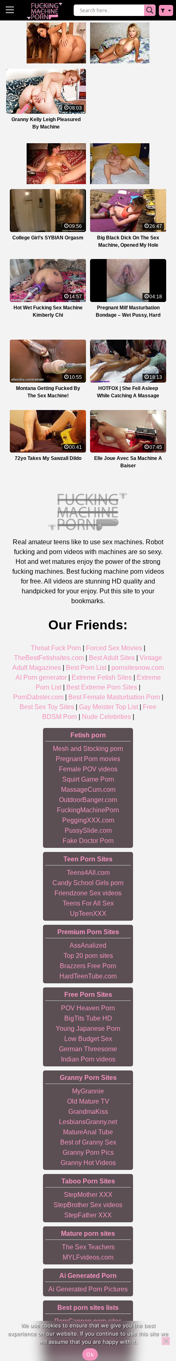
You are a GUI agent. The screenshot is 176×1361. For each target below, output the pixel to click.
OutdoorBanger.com (88, 799)
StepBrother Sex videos (88, 1204)
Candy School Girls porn (88, 882)
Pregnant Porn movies (88, 758)
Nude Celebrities (106, 716)
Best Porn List (86, 667)
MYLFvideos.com (88, 1257)
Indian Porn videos (88, 1059)
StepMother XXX (88, 1194)
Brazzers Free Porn (88, 965)
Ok (90, 1354)
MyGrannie (88, 1091)
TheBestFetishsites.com (49, 657)
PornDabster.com (38, 697)
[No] (166, 1341)
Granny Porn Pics (88, 1152)
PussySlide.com (88, 830)
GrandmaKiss (88, 1111)
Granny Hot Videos (88, 1162)
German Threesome (88, 1049)
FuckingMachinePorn (88, 810)
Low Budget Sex (88, 1038)
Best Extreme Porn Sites (101, 687)
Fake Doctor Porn (88, 840)
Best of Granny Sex (88, 1142)
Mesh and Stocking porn (88, 748)
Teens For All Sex (88, 903)
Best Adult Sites (112, 657)
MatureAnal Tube (88, 1132)
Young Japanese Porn (88, 1028)
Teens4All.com (88, 872)
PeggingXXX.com (88, 820)
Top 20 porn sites (88, 955)
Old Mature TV (88, 1101)
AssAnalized (88, 945)
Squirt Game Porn (88, 779)
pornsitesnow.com (137, 667)
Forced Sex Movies (114, 647)
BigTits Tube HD (88, 1018)
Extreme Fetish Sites (102, 677)
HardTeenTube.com (88, 976)
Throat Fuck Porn (56, 647)
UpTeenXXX (88, 913)
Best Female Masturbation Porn (114, 697)
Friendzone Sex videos (88, 893)
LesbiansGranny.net (88, 1121)
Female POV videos (88, 769)
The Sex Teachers (88, 1247)
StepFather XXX (88, 1215)
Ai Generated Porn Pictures (88, 1289)
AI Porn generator (41, 677)
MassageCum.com (88, 789)
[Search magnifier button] (150, 10)
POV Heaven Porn (88, 1008)
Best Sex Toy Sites (47, 706)
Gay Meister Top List (108, 706)
